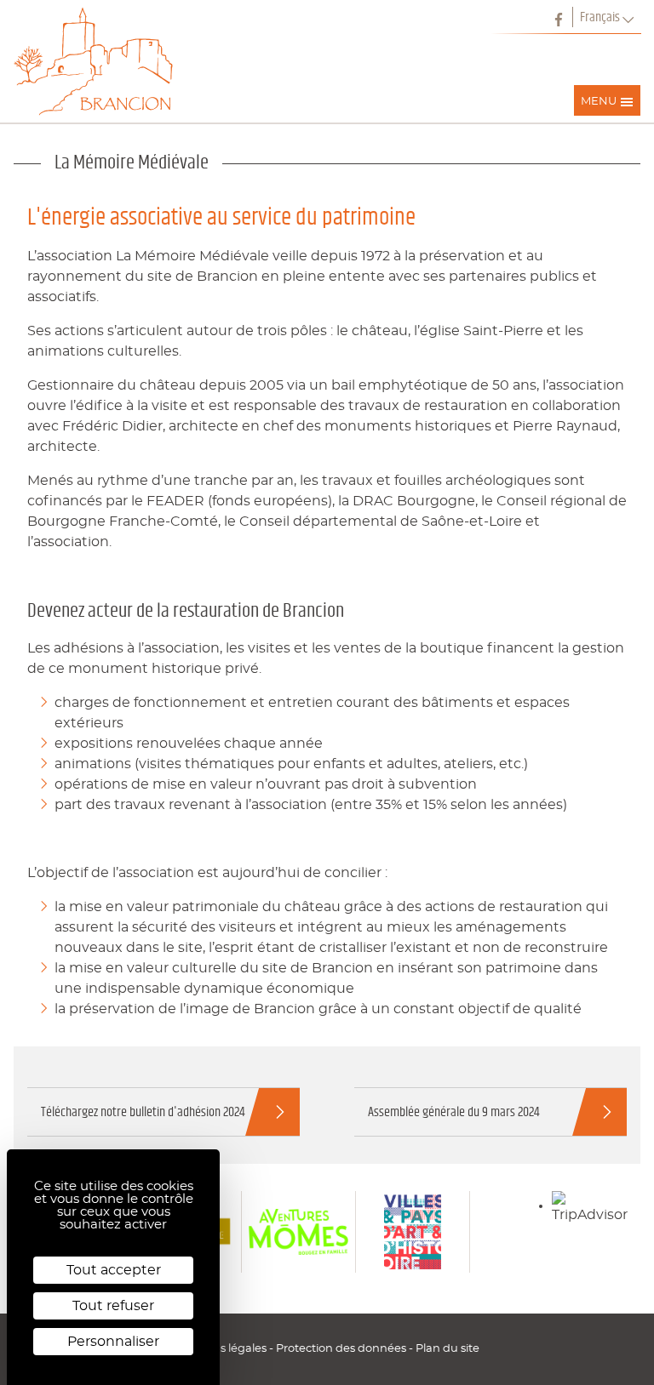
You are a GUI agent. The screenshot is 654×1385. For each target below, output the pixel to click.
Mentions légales (222, 1348)
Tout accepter (113, 1270)
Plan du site (447, 1348)
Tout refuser (113, 1306)
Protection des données (342, 1348)
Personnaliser (113, 1341)
